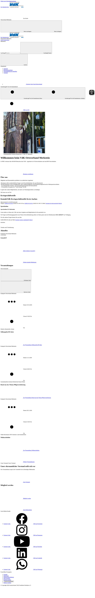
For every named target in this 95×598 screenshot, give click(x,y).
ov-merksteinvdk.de (24, 220)
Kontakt (5, 574)
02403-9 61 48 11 (29, 203)
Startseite (6, 68)
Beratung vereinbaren (28, 174)
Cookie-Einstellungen (8, 581)
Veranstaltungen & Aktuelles (10, 71)
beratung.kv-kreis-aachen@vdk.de (54, 203)
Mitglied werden (27, 498)
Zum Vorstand (26, 482)
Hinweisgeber (7, 578)
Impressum (6, 575)
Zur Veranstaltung (32, 345)
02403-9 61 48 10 (9, 203)
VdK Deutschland (5, 40)
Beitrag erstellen (7, 582)
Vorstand (6, 72)
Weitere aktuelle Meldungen (29, 262)
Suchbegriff (3, 53)
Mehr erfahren (29, 251)
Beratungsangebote (8, 70)
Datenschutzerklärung (9, 577)
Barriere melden (7, 580)
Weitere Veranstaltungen (29, 461)
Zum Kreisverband (34, 84)
